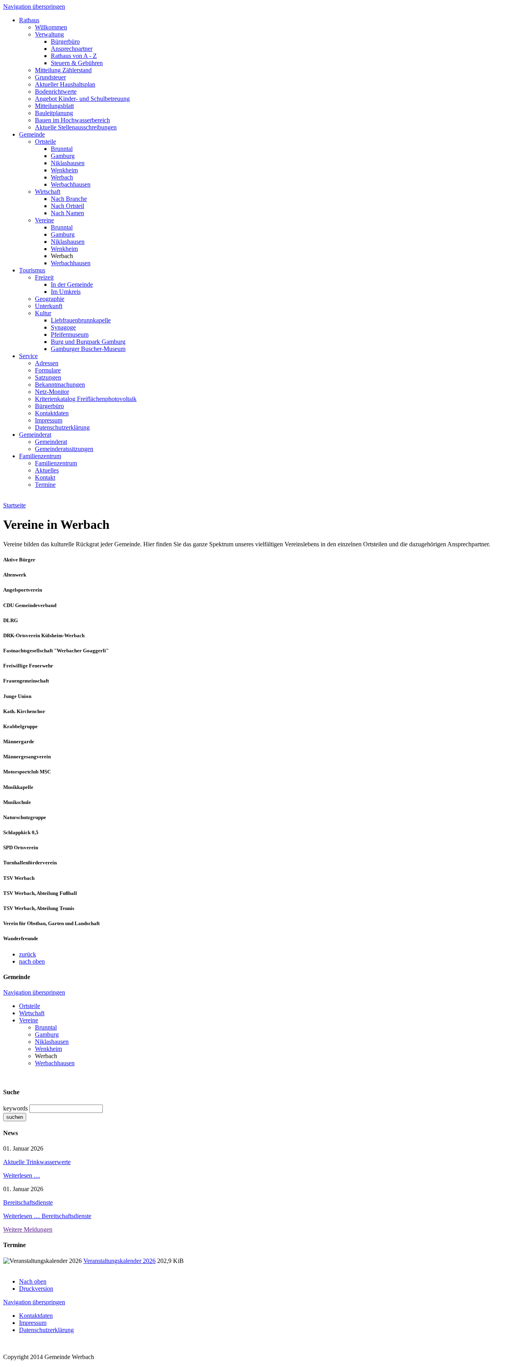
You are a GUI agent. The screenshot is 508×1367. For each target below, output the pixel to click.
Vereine (44, 220)
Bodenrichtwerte (56, 91)
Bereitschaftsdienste (28, 1202)
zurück (27, 954)
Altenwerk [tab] (14, 575)
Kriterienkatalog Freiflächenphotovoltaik (86, 398)
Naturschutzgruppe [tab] (24, 817)
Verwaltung (49, 34)
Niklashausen (68, 163)
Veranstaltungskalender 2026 (119, 1260)
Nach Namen (67, 213)
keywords (15, 1108)
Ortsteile (45, 141)
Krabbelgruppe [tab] (20, 726)
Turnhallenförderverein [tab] (30, 863)
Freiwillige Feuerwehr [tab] (28, 666)
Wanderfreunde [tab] (20, 938)
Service (28, 356)
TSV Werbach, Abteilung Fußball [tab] (40, 893)
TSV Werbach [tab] (19, 878)
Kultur (43, 313)
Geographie (49, 298)
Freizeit (44, 277)
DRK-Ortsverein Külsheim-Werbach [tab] (44, 635)
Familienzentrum (40, 456)
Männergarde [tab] (18, 741)
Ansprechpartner (71, 48)
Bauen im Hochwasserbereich (72, 120)
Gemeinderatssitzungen (64, 448)
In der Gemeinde (72, 284)
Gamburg (63, 155)
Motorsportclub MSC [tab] (27, 772)
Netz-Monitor (52, 391)
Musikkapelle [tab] (18, 787)
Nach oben (32, 1281)
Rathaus (29, 20)
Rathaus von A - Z (74, 55)
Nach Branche (69, 198)
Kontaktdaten (52, 413)
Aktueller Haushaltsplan (65, 84)
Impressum (48, 420)
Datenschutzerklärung (62, 427)
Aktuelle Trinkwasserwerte (37, 1162)
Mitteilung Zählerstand (63, 70)
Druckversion (36, 1288)
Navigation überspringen (34, 6)
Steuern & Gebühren (77, 63)
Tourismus (32, 270)
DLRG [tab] (10, 620)
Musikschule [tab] (17, 802)
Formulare (48, 370)
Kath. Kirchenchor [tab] (24, 711)
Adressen (46, 363)
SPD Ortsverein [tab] (20, 847)
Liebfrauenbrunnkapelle (81, 320)
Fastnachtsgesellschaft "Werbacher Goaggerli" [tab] (56, 651)
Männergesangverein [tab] (27, 757)
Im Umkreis (66, 291)
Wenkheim (64, 170)
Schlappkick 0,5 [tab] (20, 832)
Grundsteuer (50, 77)
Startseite (14, 505)
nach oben (32, 961)
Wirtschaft (47, 191)
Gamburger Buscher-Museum (88, 348)
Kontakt (45, 477)
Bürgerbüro (65, 41)
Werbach (62, 177)
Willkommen (51, 27)
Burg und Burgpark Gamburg (88, 341)
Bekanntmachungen (60, 384)
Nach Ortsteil (67, 205)
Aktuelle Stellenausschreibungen (76, 127)
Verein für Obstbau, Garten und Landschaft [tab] (51, 923)
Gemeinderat (35, 434)
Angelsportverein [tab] (22, 590)
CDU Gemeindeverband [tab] (29, 605)
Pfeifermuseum (70, 334)
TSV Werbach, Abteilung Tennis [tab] (38, 908)
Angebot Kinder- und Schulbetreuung (82, 98)
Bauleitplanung (54, 113)
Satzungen (48, 377)
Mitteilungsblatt (54, 105)
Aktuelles (47, 470)
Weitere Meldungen (27, 1229)
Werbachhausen (70, 184)
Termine (45, 484)
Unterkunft (48, 306)
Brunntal (62, 148)
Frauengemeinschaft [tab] (26, 681)
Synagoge (63, 327)
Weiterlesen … (21, 1175)
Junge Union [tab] (17, 696)
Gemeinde (32, 134)
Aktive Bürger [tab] (19, 560)
